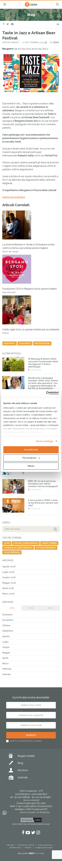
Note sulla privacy (45, 845)
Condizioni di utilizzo (26, 845)
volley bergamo (12, 552)
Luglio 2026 (8, 572)
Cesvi (56, 42)
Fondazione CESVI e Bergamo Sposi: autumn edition (29, 290)
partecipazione (42, 343)
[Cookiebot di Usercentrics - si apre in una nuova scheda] (46, 393)
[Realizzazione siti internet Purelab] (31, 854)
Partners (28, 848)
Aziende (23, 777)
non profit (9, 343)
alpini (7, 543)
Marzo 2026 (8, 593)
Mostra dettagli (44, 441)
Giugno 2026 (9, 577)
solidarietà (25, 343)
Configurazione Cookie (44, 848)
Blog (20, 763)
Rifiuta (31, 466)
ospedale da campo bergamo (18, 548)
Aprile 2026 (8, 588)
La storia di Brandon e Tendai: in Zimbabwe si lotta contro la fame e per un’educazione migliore (28, 248)
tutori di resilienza (46, 548)
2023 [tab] (50, 608)
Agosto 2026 (9, 566)
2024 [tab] (31, 608)
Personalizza (29, 458)
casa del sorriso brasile (26, 543)
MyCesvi (23, 770)
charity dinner (49, 543)
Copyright (10, 845)
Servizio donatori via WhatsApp (35, 812)
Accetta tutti (31, 449)
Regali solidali (26, 755)
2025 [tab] (12, 608)
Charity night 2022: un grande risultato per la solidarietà (30, 331)
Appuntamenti (10, 42)
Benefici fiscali (15, 848)
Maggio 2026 (9, 583)
